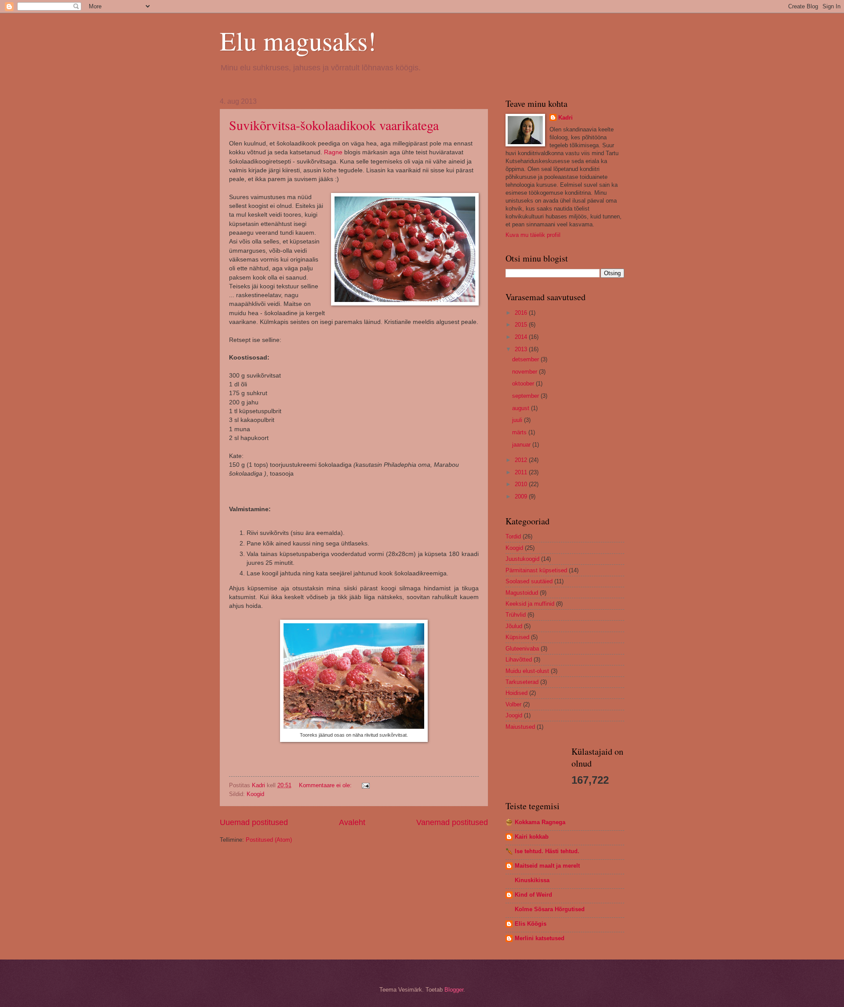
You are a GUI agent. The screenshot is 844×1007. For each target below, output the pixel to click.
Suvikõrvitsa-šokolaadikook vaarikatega (334, 125)
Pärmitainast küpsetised (536, 570)
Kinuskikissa (532, 880)
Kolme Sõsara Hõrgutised (550, 909)
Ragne (333, 152)
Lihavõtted (519, 659)
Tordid (513, 536)
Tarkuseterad (522, 682)
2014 (522, 337)
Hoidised (517, 693)
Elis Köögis (530, 923)
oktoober (524, 383)
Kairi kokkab (532, 836)
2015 (522, 324)
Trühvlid (516, 614)
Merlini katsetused (539, 938)
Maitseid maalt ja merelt (547, 865)
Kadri (565, 117)
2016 (522, 312)
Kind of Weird (533, 894)
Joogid (514, 715)
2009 (522, 496)
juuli (518, 420)
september (526, 396)
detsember (526, 359)
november (525, 371)
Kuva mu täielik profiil (533, 235)
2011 (522, 472)
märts (520, 432)
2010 (522, 484)
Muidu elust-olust (527, 671)
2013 (522, 349)
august (521, 408)
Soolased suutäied (529, 581)
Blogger (453, 989)
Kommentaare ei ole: (326, 785)
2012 (522, 460)
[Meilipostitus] (365, 785)
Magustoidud (522, 592)
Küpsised (517, 637)
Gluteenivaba (522, 648)
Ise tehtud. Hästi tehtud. (547, 851)
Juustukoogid (522, 559)
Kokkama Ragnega (540, 822)
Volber (513, 704)
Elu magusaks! (298, 40)
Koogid (255, 794)
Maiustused (520, 726)
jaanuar (522, 444)
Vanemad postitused (452, 822)
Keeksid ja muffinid (530, 603)
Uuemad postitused (254, 822)
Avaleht (352, 822)
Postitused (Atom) (269, 839)
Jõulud (514, 626)
